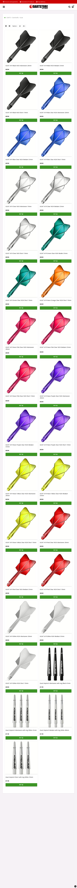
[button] (73, 7)
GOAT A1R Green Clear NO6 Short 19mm (19, 300)
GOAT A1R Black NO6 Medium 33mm (52, 66)
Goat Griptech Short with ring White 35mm (19, 777)
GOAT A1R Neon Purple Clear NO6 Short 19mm (55, 445)
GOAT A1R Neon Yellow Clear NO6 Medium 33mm (54, 494)
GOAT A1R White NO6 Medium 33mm (52, 636)
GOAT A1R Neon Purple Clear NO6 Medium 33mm (20, 446)
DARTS (9, 17)
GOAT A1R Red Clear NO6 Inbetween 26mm (54, 542)
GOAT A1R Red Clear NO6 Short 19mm (52, 589)
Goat (21, 17)
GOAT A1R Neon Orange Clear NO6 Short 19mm (55, 300)
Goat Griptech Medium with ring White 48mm (54, 730)
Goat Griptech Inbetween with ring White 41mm (21, 730)
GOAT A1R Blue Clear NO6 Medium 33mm (19, 159)
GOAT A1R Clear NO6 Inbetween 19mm (18, 206)
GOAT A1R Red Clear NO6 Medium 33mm (19, 589)
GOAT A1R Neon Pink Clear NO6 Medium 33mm (55, 347)
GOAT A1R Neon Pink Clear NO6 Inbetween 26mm (20, 348)
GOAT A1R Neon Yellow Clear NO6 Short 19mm (21, 542)
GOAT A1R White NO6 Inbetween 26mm (19, 636)
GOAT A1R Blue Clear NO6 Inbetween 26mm (54, 112)
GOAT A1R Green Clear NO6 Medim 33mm (54, 253)
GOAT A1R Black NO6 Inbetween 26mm (18, 66)
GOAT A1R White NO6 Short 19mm (17, 683)
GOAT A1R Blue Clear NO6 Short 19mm (52, 159)
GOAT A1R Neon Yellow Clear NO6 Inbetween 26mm (20, 494)
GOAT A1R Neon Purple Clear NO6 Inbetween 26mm (55, 397)
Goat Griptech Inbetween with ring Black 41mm (55, 683)
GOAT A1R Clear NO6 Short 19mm (17, 253)
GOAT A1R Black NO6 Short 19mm (17, 112)
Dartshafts (15, 17)
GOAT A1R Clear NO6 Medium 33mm (52, 206)
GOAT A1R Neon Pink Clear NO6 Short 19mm (20, 396)
